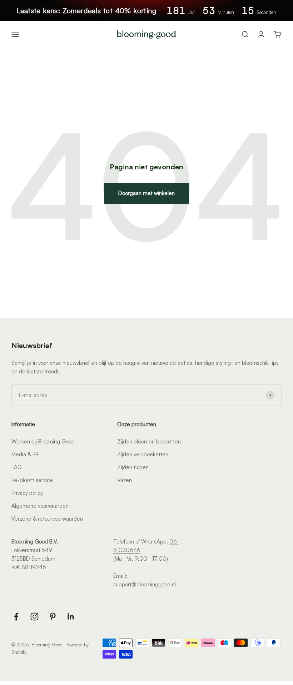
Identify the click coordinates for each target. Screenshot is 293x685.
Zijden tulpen (133, 467)
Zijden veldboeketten (142, 454)
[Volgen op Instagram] (34, 616)
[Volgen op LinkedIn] (71, 616)
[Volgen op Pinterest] (53, 616)
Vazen (124, 480)
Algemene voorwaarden (40, 505)
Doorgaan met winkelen (146, 193)
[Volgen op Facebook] (16, 616)
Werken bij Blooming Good (43, 441)
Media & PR (25, 454)
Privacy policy (27, 493)
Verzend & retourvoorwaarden (47, 518)
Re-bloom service (32, 480)
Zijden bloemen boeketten (149, 441)
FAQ (16, 467)
